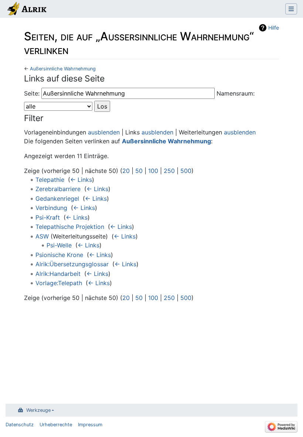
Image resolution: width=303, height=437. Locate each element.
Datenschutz (20, 424)
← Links (81, 179)
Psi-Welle (59, 245)
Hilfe (273, 27)
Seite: (32, 93)
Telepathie (49, 179)
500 (185, 170)
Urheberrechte (56, 424)
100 (153, 170)
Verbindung (51, 207)
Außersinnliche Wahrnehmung (63, 68)
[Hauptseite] (26, 9)
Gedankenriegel (57, 198)
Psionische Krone (59, 254)
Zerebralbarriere (58, 189)
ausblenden (104, 132)
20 (126, 170)
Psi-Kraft (47, 217)
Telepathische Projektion (69, 226)
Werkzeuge (38, 410)
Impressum (90, 424)
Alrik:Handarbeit (58, 273)
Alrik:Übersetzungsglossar (72, 264)
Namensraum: (236, 93)
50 (139, 170)
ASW (42, 236)
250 (169, 170)
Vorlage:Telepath (58, 283)
